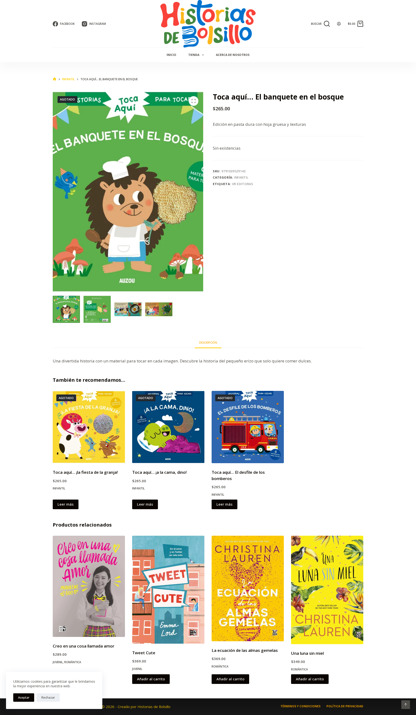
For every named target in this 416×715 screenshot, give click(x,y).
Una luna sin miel (307, 653)
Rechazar (48, 697)
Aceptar (23, 697)
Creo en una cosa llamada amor (83, 646)
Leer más (66, 504)
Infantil (241, 177)
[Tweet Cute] (168, 590)
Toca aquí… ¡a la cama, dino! (159, 472)
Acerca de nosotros (232, 55)
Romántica (72, 662)
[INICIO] (54, 79)
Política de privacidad (344, 706)
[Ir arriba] (405, 704)
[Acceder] (339, 24)
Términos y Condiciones (300, 706)
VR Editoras (242, 184)
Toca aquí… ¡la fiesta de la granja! (85, 472)
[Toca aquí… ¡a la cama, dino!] (168, 427)
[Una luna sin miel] (327, 590)
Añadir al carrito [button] (151, 678)
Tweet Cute (143, 652)
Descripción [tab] (208, 343)
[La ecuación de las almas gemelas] (248, 588)
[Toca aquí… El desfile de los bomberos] (248, 427)
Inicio (171, 55)
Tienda (193, 55)
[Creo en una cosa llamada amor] (89, 586)
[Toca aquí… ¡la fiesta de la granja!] (89, 427)
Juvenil (58, 662)
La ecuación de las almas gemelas (245, 650)
